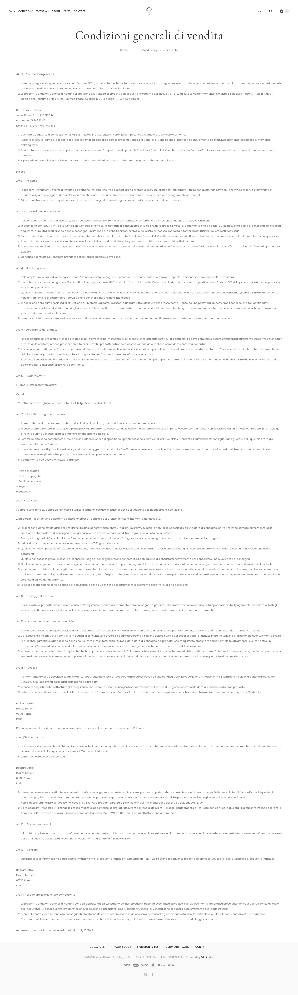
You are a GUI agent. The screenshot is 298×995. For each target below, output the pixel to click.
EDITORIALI (42, 11)
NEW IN (11, 11)
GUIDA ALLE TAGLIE (177, 947)
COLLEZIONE (25, 11)
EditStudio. (207, 957)
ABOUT (56, 11)
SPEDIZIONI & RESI (148, 947)
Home (124, 50)
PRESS (66, 11)
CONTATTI (79, 11)
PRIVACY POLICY (121, 947)
